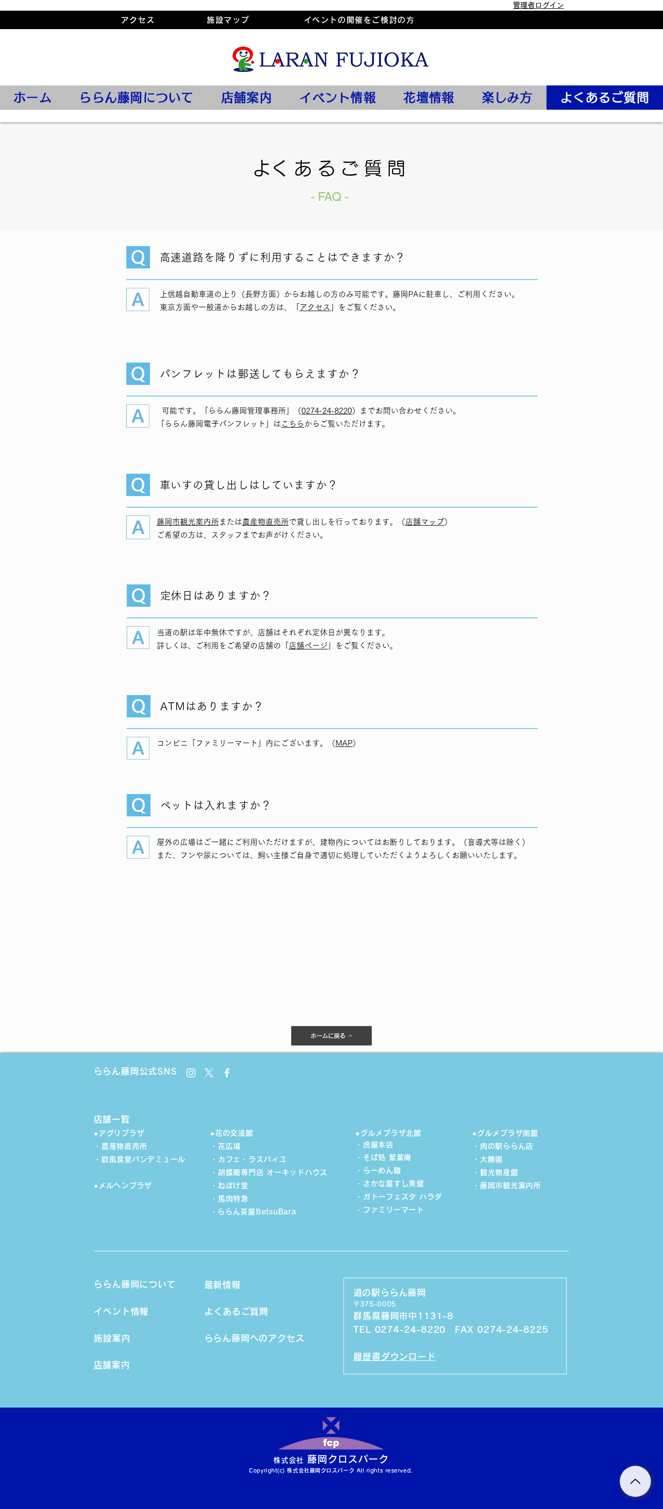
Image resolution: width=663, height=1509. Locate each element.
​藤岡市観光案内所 (188, 522)
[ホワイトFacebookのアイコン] (227, 1073)
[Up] (635, 1481)
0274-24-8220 (326, 411)
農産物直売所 (265, 522)
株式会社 (288, 1460)
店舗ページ (308, 645)
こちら (292, 424)
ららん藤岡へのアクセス (259, 1338)
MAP (343, 743)
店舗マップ (424, 522)
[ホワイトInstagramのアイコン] (191, 1073)
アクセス (315, 307)
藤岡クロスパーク (348, 1459)
